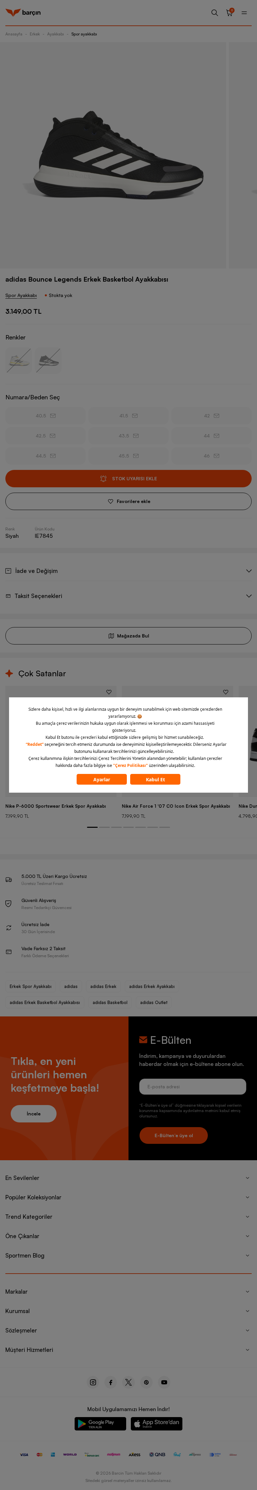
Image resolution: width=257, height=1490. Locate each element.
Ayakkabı (55, 33)
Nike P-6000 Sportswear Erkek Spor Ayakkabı (55, 806)
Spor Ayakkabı (21, 295)
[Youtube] (164, 1382)
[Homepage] (22, 13)
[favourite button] (108, 692)
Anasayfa (13, 33)
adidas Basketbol (110, 1002)
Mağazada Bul (133, 635)
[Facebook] (110, 1382)
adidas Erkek (103, 986)
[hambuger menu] (244, 12)
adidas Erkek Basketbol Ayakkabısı (45, 1002)
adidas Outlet (153, 1002)
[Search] (215, 13)
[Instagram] (93, 1382)
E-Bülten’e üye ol (174, 1135)
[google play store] (100, 1425)
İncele (33, 1113)
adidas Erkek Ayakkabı (152, 986)
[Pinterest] (146, 1382)
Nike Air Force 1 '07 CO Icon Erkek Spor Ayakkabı (176, 806)
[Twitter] (128, 1382)
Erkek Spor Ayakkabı (31, 986)
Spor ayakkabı (84, 33)
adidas (71, 986)
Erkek (35, 33)
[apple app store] (156, 1425)
